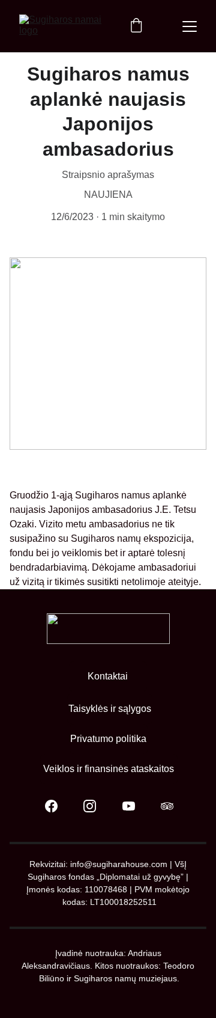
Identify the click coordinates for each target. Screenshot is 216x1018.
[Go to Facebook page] (57, 806)
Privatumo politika (108, 739)
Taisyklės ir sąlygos (109, 709)
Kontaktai (108, 676)
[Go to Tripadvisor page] (167, 806)
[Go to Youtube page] (134, 806)
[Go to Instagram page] (95, 806)
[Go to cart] (136, 26)
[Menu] (189, 26)
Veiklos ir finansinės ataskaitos (108, 769)
